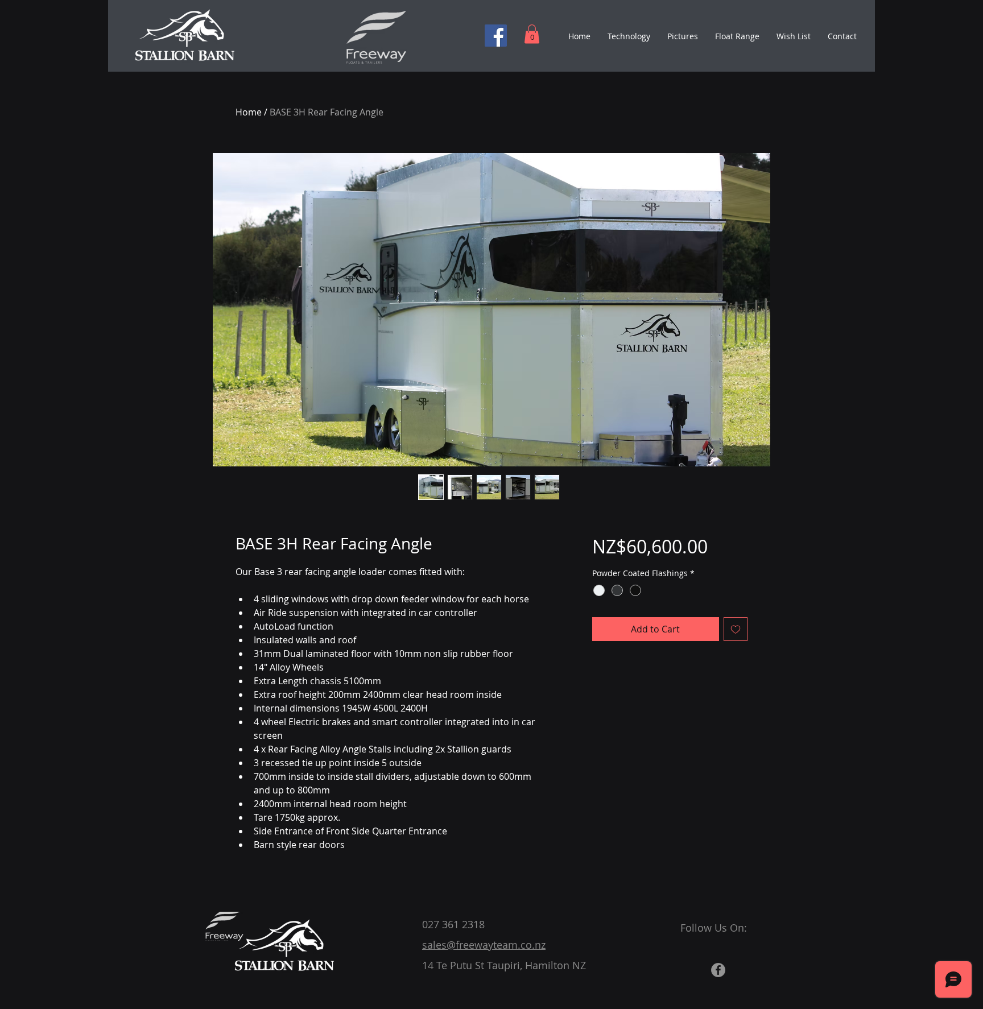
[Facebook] (496, 35)
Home (249, 112)
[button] (532, 33)
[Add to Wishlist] (735, 629)
